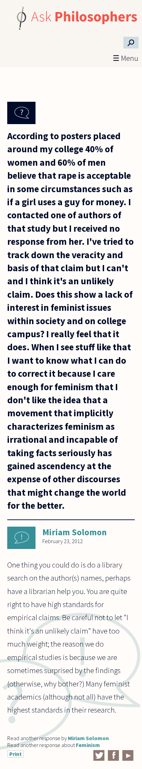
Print (15, 753)
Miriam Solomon (74, 532)
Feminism (88, 744)
